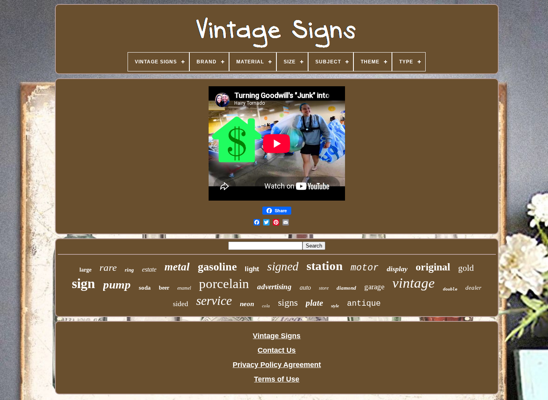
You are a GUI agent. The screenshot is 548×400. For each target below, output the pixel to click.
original (433, 267)
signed (282, 266)
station (324, 266)
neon (247, 304)
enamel (184, 288)
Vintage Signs (276, 336)
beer (164, 288)
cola (266, 305)
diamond (346, 288)
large (85, 270)
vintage (413, 283)
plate (314, 303)
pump (117, 284)
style (335, 305)
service (214, 300)
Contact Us (277, 350)
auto (305, 287)
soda (145, 287)
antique (364, 303)
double (450, 289)
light (252, 269)
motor (365, 268)
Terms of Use (276, 379)
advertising (274, 286)
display (397, 269)
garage (374, 286)
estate (149, 269)
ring (129, 270)
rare (108, 267)
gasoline (217, 266)
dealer (473, 287)
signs (288, 302)
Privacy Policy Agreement (277, 365)
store (324, 288)
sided (180, 304)
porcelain (224, 283)
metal (177, 267)
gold (466, 268)
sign (83, 283)
